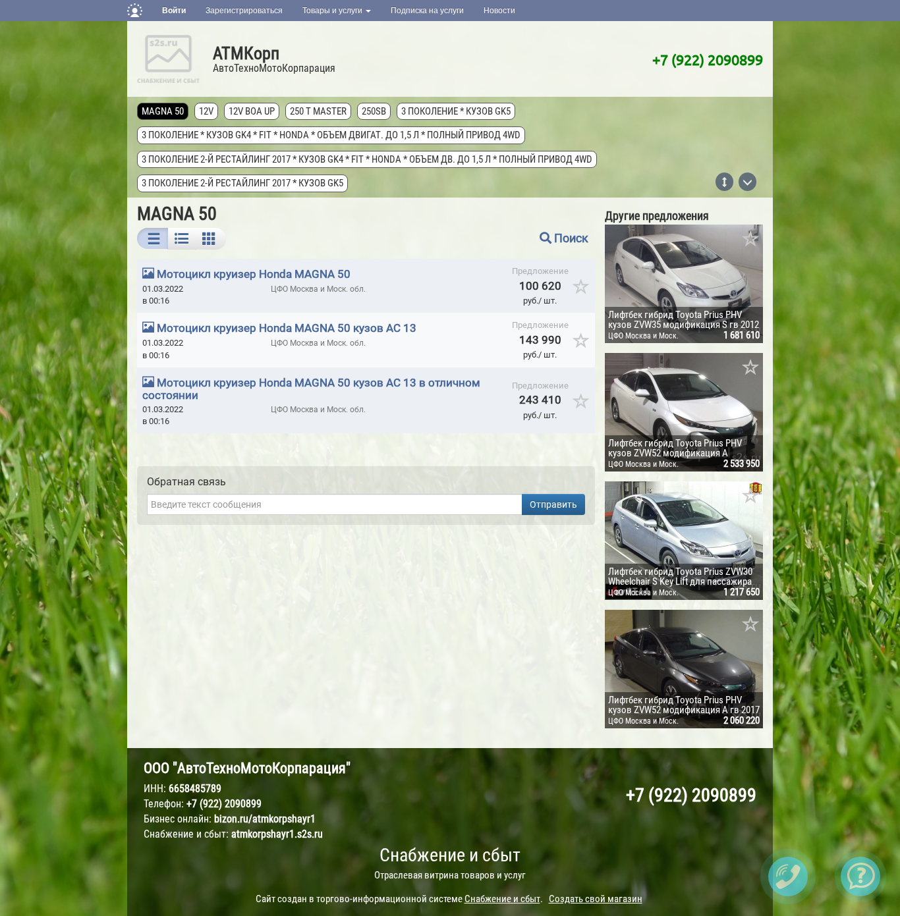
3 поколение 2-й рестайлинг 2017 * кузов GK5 (242, 183)
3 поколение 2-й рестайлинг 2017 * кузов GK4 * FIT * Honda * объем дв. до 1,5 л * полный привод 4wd (367, 159)
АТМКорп (246, 53)
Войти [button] (174, 10)
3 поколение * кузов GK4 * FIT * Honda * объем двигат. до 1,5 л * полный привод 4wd (331, 135)
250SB (374, 111)
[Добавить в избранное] (581, 291)
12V (206, 111)
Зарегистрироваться (244, 10)
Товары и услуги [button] (333, 10)
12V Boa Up (252, 111)
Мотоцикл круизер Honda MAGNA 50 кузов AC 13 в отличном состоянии (311, 389)
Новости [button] (499, 10)
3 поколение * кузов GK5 (456, 111)
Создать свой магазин (595, 899)
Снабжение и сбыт (450, 855)
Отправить (553, 504)
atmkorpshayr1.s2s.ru (277, 834)
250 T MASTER (318, 111)
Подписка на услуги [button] (427, 10)
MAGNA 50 (163, 111)
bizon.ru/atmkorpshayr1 (265, 819)
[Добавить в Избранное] (751, 239)
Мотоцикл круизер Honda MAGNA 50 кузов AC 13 (286, 328)
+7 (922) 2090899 (707, 59)
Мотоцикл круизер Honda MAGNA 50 (254, 274)
